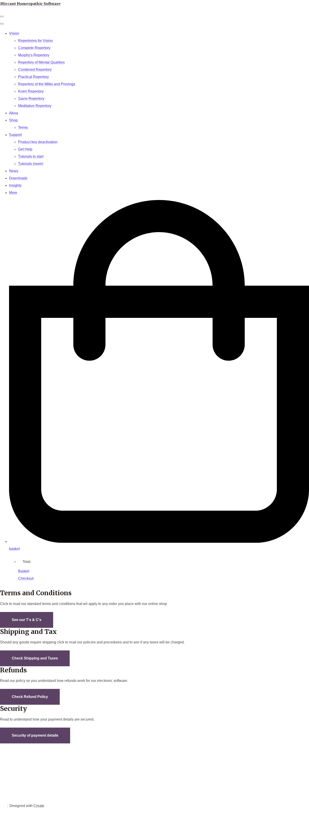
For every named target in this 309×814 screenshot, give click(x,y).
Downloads (18, 178)
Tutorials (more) (30, 164)
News (13, 171)
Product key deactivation (37, 142)
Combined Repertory (35, 69)
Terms (23, 127)
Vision (14, 33)
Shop (13, 120)
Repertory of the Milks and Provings (46, 84)
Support (15, 135)
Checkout (25, 578)
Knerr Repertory (31, 91)
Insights (15, 185)
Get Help (25, 149)
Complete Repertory (34, 48)
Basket (23, 571)
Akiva (13, 113)
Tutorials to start (30, 156)
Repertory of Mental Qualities (41, 62)
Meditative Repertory (34, 106)
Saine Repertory (31, 98)
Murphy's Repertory (33, 55)
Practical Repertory (33, 77)
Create (38, 806)
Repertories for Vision (35, 41)
